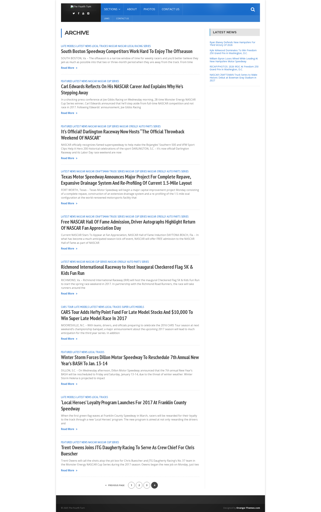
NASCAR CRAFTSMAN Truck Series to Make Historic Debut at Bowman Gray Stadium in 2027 (233, 77)
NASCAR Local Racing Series (134, 46)
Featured (66, 81)
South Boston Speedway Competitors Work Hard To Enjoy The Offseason (126, 51)
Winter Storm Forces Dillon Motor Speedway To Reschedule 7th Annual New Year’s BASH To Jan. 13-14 (130, 360)
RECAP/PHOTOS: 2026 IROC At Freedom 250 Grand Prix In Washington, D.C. (234, 68)
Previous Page (116, 485)
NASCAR (113, 46)
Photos (149, 9)
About (132, 9)
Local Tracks (100, 46)
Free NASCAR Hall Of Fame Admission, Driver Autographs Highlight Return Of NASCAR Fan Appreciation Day (128, 224)
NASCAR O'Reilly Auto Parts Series (140, 126)
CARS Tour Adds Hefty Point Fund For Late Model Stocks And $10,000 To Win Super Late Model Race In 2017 (127, 315)
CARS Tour (67, 307)
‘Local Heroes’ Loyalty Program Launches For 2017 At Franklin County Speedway (123, 405)
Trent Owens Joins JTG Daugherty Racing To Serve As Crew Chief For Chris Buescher (127, 450)
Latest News (83, 46)
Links (106, 18)
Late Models (68, 46)
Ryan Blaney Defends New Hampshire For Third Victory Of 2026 (232, 44)
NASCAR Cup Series (108, 81)
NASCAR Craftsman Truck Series (105, 171)
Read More (67, 68)
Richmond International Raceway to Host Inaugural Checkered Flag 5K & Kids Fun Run (127, 270)
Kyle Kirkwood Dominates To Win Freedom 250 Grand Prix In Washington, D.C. (233, 52)
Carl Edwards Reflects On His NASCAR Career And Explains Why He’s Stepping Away (122, 89)
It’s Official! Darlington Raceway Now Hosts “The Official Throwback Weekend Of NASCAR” (122, 134)
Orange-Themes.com (248, 507)
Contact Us (170, 9)
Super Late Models (133, 307)
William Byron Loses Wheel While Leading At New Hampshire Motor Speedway (234, 60)
